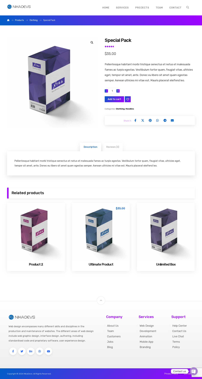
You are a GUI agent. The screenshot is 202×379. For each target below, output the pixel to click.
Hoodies (130, 109)
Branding (145, 347)
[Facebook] (13, 351)
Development (148, 331)
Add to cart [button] (102, 253)
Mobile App (146, 341)
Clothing (120, 109)
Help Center (179, 325)
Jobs (110, 341)
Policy (176, 347)
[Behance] (30, 351)
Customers (114, 336)
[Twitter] (22, 351)
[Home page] (8, 20)
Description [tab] (90, 147)
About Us (112, 325)
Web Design (147, 325)
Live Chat (178, 336)
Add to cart (114, 99)
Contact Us (179, 331)
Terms (176, 341)
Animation (146, 336)
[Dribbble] (39, 351)
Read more (37, 253)
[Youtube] (48, 351)
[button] (92, 42)
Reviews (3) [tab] (112, 147)
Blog (110, 347)
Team (110, 331)
